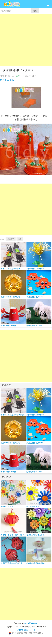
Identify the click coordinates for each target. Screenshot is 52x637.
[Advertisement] (26, 40)
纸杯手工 (20, 76)
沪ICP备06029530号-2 (26, 630)
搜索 (35, 10)
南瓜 (11, 79)
